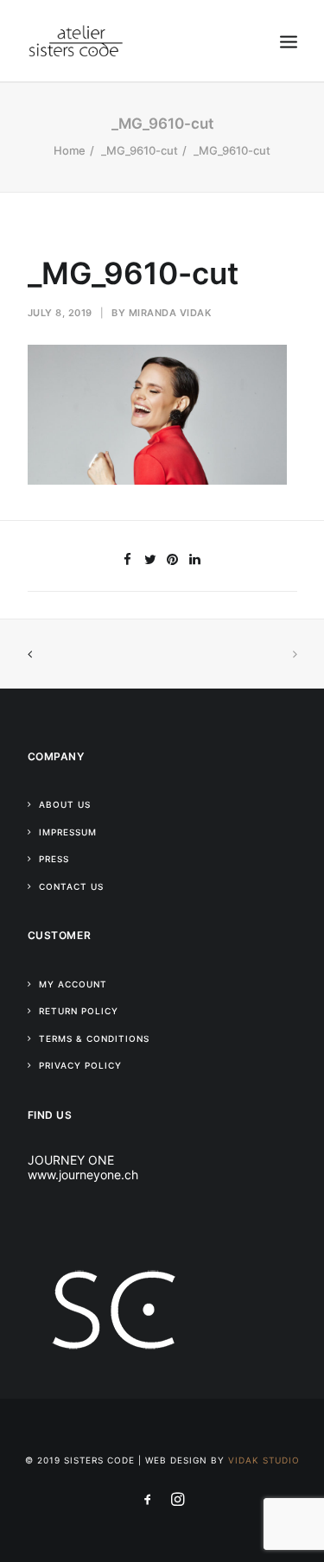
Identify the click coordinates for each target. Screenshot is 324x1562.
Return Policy (78, 1011)
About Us (65, 804)
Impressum (68, 832)
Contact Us (71, 886)
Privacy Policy (80, 1065)
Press (54, 859)
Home (70, 150)
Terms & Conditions (94, 1038)
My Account (73, 984)
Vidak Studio (264, 1460)
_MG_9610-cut (139, 150)
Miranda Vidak (170, 313)
